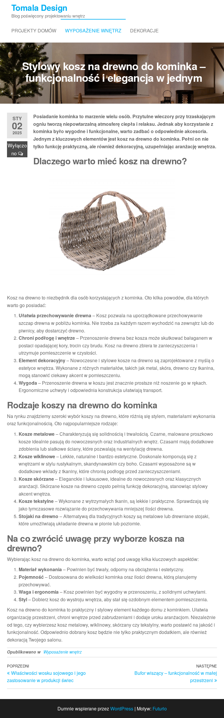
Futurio (160, 708)
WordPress (121, 708)
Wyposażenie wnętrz (93, 30)
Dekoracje (144, 30)
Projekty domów (33, 30)
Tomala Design (39, 7)
